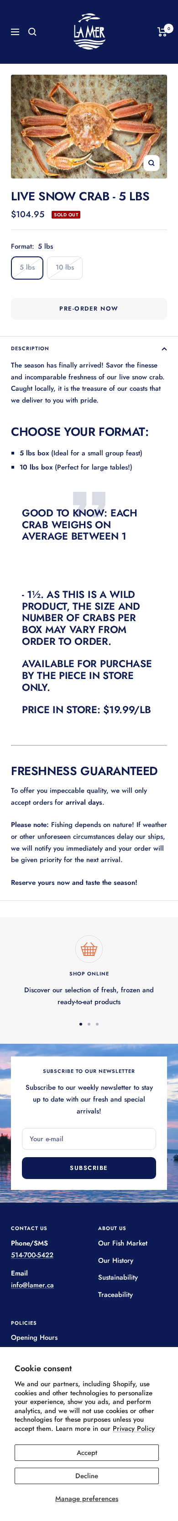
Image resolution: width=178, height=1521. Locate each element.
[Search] (32, 32)
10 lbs (65, 267)
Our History (115, 1261)
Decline (86, 1476)
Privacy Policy (134, 1429)
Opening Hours (34, 1337)
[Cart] (162, 31)
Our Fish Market (122, 1243)
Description (30, 348)
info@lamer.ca (32, 1285)
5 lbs (27, 267)
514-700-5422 (32, 1255)
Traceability (115, 1295)
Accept (87, 1453)
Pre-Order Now (89, 308)
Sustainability (118, 1277)
